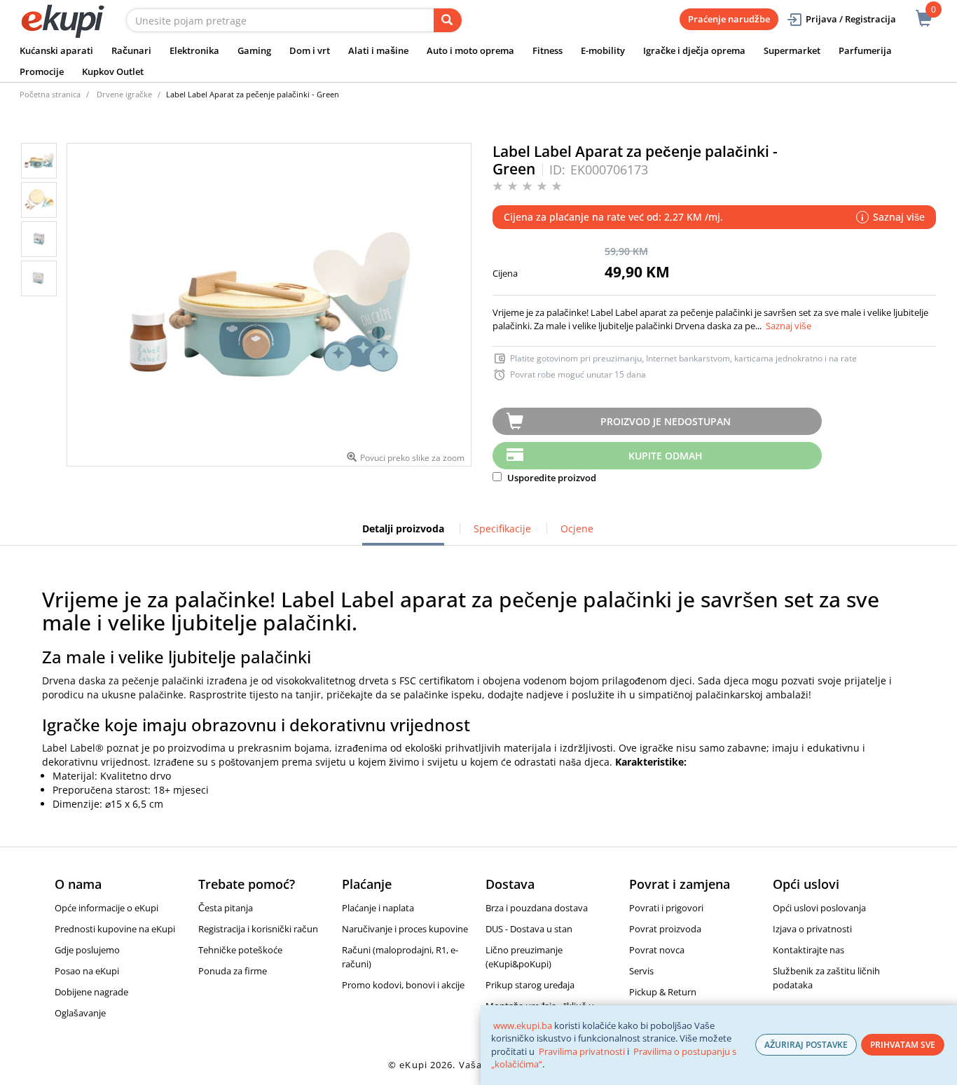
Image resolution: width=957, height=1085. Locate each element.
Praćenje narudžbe (729, 19)
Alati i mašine (378, 50)
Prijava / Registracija (851, 19)
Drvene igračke (124, 94)
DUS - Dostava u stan (529, 928)
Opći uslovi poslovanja (819, 907)
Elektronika (194, 50)
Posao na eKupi (87, 971)
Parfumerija (865, 50)
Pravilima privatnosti (582, 1051)
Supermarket (792, 50)
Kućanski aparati (56, 50)
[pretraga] (448, 20)
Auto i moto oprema (470, 50)
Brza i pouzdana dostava (537, 907)
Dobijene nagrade (91, 992)
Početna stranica (50, 94)
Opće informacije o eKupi (106, 907)
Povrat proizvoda (665, 928)
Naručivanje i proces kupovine (405, 928)
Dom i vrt (309, 50)
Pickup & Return (662, 992)
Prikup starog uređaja (530, 985)
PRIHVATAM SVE (902, 1045)
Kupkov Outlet (113, 71)
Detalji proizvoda (403, 534)
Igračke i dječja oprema (694, 50)
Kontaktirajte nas (808, 950)
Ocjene (576, 528)
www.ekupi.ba (522, 1025)
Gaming (254, 50)
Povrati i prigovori (666, 907)
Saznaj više (788, 325)
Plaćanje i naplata (378, 907)
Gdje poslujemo (87, 950)
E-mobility (603, 50)
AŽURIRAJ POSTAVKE (806, 1045)
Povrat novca (656, 950)
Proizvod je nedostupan (665, 421)
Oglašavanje (80, 1013)
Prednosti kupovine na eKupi (115, 928)
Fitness (547, 50)
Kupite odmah (665, 455)
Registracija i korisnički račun (258, 928)
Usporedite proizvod (550, 477)
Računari (131, 50)
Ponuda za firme (232, 971)
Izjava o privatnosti (812, 928)
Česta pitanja (225, 907)
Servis (641, 971)
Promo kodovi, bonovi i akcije (403, 985)
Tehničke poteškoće (240, 950)
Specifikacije (502, 528)
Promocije (42, 71)
